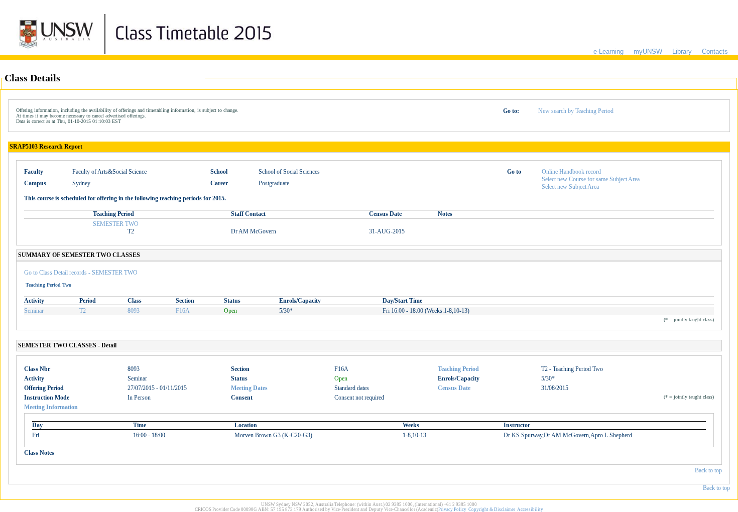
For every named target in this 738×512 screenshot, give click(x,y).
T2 (82, 310)
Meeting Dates (249, 388)
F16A (183, 310)
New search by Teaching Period (575, 110)
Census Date (454, 388)
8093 (134, 310)
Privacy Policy (452, 509)
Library (682, 51)
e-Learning (608, 51)
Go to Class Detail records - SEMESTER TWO (81, 272)
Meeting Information (51, 407)
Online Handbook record (571, 171)
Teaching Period (458, 368)
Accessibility (530, 509)
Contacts (715, 51)
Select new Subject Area (570, 186)
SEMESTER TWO (116, 223)
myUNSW (648, 51)
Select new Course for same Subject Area (591, 179)
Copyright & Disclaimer (491, 509)
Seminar (34, 310)
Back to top (708, 470)
